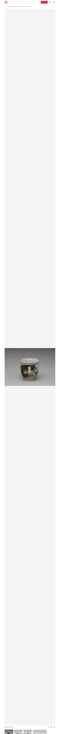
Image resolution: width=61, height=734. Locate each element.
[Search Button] (50, 2)
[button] (30, 367)
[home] (5, 6)
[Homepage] (6, 2)
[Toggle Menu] (54, 2)
